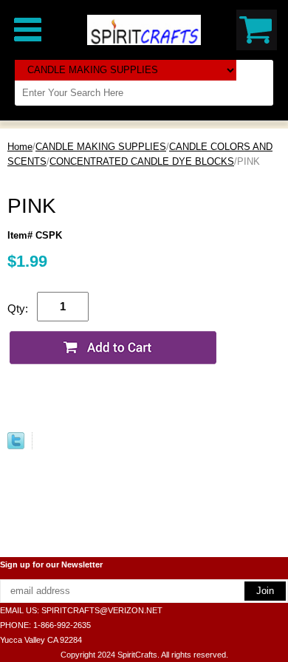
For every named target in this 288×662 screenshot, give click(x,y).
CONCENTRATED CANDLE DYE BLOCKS (141, 161)
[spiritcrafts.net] (144, 29)
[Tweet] (15, 445)
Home (19, 146)
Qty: (17, 308)
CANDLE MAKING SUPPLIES (100, 146)
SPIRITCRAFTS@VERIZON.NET (101, 610)
